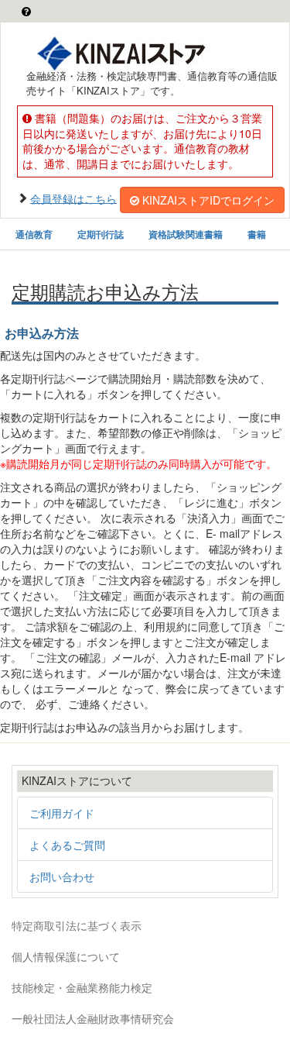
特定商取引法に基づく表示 (77, 925)
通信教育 (34, 234)
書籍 (256, 234)
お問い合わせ (61, 876)
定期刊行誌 (100, 234)
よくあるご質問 (67, 844)
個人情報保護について (66, 956)
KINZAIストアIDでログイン (208, 200)
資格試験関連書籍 (185, 234)
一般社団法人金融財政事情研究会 (93, 1018)
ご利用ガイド (61, 813)
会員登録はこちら (73, 197)
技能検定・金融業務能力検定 (82, 987)
